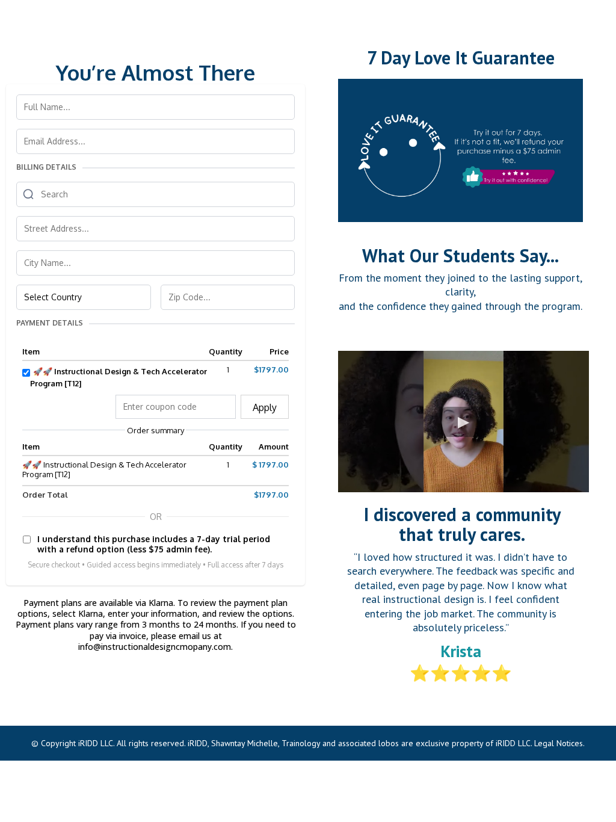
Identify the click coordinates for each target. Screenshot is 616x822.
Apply (265, 407)
